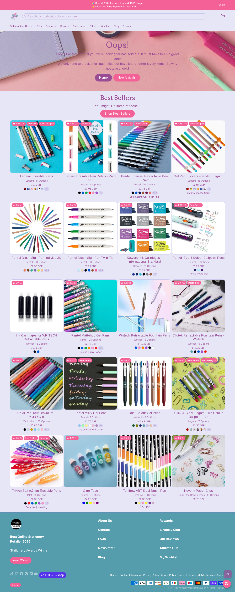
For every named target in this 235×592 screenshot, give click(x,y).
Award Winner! (20, 560)
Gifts (39, 26)
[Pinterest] (26, 575)
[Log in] (213, 16)
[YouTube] (36, 575)
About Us (105, 520)
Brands (64, 26)
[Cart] (221, 16)
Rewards (166, 520)
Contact (104, 530)
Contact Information (131, 575)
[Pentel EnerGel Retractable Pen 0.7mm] (144, 146)
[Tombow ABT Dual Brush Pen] (144, 461)
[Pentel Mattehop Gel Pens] (90, 305)
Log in (222, 4)
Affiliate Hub (169, 548)
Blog (116, 26)
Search (114, 575)
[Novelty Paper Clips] (198, 461)
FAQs (102, 539)
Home (103, 77)
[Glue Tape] (90, 461)
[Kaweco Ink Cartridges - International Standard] (144, 228)
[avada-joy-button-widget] (227, 584)
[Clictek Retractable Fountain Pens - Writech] (198, 305)
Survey (127, 26)
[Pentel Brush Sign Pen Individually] (36, 228)
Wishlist (105, 26)
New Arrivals (127, 77)
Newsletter (106, 548)
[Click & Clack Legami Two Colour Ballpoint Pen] (198, 383)
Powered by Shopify (178, 587)
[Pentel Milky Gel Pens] (90, 383)
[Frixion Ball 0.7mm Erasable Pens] (36, 461)
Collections (79, 26)
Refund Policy (168, 575)
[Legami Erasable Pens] (36, 146)
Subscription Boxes (21, 26)
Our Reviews (169, 539)
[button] (36, 168)
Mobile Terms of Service (211, 575)
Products (51, 26)
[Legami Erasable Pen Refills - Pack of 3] (90, 146)
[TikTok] (12, 575)
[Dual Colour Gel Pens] (144, 383)
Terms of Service (186, 575)
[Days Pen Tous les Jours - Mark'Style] (36, 383)
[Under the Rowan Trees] (14, 16)
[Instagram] (16, 575)
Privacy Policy (151, 575)
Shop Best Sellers (117, 113)
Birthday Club (170, 530)
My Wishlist (169, 557)
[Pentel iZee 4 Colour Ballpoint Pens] (198, 228)
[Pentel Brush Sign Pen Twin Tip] (90, 228)
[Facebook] (21, 575)
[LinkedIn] (31, 575)
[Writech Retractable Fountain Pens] (144, 305)
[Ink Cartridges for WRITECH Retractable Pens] (36, 305)
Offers (93, 26)
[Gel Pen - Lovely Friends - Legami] (198, 146)
